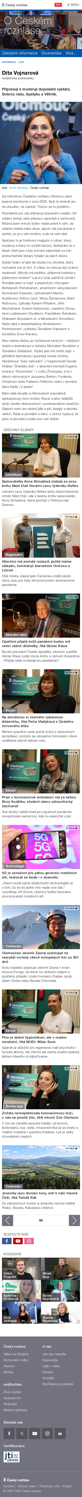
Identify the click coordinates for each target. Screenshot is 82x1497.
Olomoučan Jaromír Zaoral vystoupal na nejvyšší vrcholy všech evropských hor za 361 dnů (40, 957)
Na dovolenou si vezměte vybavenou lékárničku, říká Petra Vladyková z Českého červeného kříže (37, 721)
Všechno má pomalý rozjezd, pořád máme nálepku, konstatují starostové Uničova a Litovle (37, 565)
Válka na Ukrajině (16, 1354)
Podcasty (11, 1404)
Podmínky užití (49, 1486)
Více (72, 53)
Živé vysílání (12, 1392)
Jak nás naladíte (54, 1354)
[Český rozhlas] (14, 5)
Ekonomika (52, 53)
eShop (8, 1372)
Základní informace (20, 53)
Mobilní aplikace (15, 1410)
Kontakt (48, 1378)
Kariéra (48, 1372)
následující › (74, 1220)
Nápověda (50, 1360)
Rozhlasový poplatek (58, 1384)
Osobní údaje (27, 1486)
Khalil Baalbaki (18, 187)
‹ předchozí (7, 1220)
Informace (9, 62)
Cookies (8, 1486)
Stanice (9, 1366)
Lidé (21, 62)
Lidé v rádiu (51, 1366)
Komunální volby (16, 1360)
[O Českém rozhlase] (41, 29)
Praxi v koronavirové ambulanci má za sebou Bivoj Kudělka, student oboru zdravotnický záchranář (39, 801)
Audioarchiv (12, 1398)
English (67, 1486)
